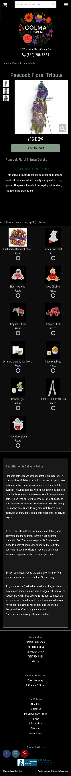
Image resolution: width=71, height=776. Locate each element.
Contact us (35, 708)
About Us (35, 704)
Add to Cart (35, 148)
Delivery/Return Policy (35, 713)
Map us (35, 661)
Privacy (35, 718)
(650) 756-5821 (37, 55)
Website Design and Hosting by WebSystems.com (53, 771)
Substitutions (35, 723)
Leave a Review (35, 733)
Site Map (35, 728)
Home (6, 63)
